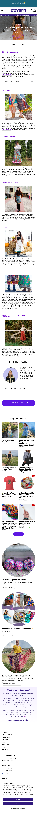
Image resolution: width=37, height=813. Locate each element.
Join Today (8, 587)
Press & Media (6, 744)
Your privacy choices (8, 770)
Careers (4, 742)
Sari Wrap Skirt (6, 129)
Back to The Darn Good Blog (20, 402)
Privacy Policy (28, 794)
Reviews (4, 747)
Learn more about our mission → (18, 720)
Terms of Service (7, 768)
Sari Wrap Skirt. (7, 74)
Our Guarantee (6, 737)
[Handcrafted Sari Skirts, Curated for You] (18, 656)
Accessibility (5, 763)
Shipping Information (8, 760)
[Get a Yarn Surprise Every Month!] (18, 560)
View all (18, 534)
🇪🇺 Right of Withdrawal (9, 773)
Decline (18, 804)
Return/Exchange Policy (9, 758)
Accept (18, 799)
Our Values (5, 739)
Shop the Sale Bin (11, 635)
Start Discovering (12, 684)
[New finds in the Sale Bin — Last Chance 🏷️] (18, 609)
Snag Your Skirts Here (11, 81)
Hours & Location (7, 734)
